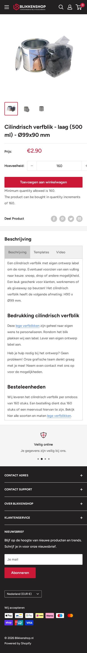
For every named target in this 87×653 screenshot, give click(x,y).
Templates (41, 252)
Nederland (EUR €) (19, 594)
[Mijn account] (70, 7)
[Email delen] (79, 218)
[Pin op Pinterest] (62, 218)
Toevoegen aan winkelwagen (43, 182)
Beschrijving (17, 252)
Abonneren (20, 573)
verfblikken (62, 416)
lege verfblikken (27, 326)
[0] (79, 7)
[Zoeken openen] (61, 7)
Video (60, 252)
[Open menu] (6, 7)
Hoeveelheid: (14, 166)
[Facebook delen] (54, 218)
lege (50, 416)
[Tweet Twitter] (71, 218)
